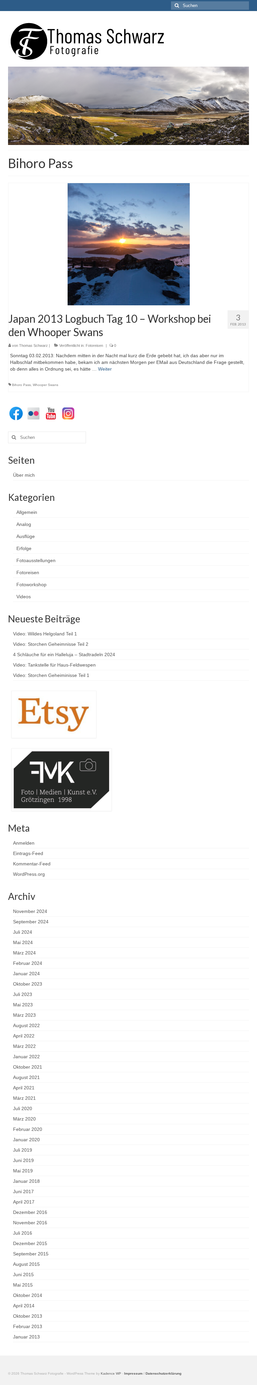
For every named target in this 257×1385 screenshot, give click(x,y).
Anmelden (23, 843)
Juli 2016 (22, 1233)
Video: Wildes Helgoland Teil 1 (45, 633)
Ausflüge (25, 536)
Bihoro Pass (21, 385)
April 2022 (23, 1035)
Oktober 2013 (27, 1316)
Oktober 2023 (27, 984)
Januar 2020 (26, 1139)
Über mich (24, 475)
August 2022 (26, 1025)
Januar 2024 (26, 973)
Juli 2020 (22, 1108)
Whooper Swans (45, 385)
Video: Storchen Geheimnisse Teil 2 (50, 644)
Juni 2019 (23, 1160)
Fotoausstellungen (36, 560)
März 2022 (24, 1046)
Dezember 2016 (30, 1212)
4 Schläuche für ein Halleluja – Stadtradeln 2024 (64, 654)
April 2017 (23, 1202)
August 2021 (26, 1077)
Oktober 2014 (27, 1295)
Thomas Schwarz (33, 345)
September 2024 (31, 921)
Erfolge (23, 548)
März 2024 (24, 952)
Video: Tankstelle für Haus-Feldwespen (54, 665)
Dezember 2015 (30, 1243)
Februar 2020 (27, 1129)
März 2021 (24, 1098)
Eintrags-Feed (28, 853)
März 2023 (24, 1015)
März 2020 (24, 1119)
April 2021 (23, 1087)
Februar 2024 (27, 963)
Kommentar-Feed (32, 863)
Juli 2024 (22, 932)
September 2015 (31, 1253)
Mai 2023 (23, 1004)
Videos (23, 596)
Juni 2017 (23, 1191)
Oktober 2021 (27, 1067)
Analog (23, 524)
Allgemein (26, 512)
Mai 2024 (23, 942)
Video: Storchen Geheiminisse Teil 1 (51, 675)
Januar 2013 (26, 1336)
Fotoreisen (94, 345)
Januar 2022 (26, 1056)
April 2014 (23, 1305)
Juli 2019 (22, 1150)
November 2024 (30, 911)
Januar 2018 (26, 1181)
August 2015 (26, 1264)
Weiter (105, 369)
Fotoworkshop (31, 584)
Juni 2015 (23, 1274)
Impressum (133, 1373)
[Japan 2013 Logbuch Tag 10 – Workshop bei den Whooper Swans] (129, 243)
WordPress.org (29, 874)
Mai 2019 (23, 1170)
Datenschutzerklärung (163, 1373)
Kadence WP (111, 1373)
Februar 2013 (27, 1326)
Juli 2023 (22, 994)
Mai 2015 (23, 1285)
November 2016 (30, 1222)
